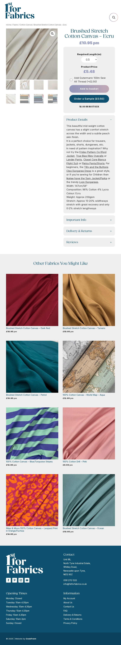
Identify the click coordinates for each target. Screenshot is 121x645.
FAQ (65, 610)
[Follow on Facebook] (8, 580)
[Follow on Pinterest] (14, 580)
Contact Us (68, 606)
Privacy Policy (70, 623)
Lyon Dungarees (88, 182)
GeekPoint (31, 639)
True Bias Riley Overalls (89, 155)
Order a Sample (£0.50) (89, 98)
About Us (67, 602)
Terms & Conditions (72, 619)
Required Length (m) (89, 54)
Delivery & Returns (72, 615)
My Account (69, 598)
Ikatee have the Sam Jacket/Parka (86, 178)
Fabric (15, 25)
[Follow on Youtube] (27, 580)
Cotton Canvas (26, 25)
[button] (52, 33)
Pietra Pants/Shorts (93, 163)
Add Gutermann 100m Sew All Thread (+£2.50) (90, 79)
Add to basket (89, 88)
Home (8, 25)
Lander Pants (74, 159)
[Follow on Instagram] (20, 580)
